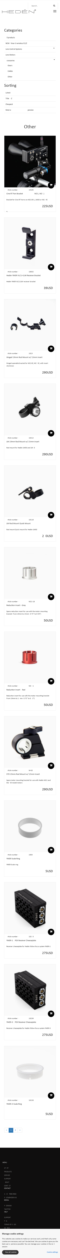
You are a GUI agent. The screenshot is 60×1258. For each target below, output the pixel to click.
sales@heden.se (10, 1197)
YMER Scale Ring (13, 859)
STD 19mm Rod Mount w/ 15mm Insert (23, 774)
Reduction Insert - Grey (16, 605)
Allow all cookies (10, 1252)
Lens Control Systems (14, 49)
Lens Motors (10, 55)
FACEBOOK (8, 1206)
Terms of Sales (10, 1224)
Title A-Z (9, 99)
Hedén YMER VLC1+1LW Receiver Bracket (23, 276)
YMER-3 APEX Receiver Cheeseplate (21, 1022)
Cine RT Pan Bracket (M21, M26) (25, 194)
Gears (10, 66)
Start (6, 1168)
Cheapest (9, 104)
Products (8, 1172)
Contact (7, 1186)
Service (7, 1175)
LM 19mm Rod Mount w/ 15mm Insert (22, 442)
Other (10, 77)
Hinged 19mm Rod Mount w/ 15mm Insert (24, 357)
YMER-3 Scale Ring (14, 1104)
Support (7, 1179)
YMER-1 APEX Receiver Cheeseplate (21, 941)
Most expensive (19, 110)
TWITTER (7, 1209)
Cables (10, 71)
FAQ (5, 1221)
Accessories (10, 61)
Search (7, 1228)
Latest (8, 93)
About (6, 1182)
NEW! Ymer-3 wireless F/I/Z (16, 43)
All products (10, 38)
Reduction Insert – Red (15, 690)
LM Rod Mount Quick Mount (18, 524)
